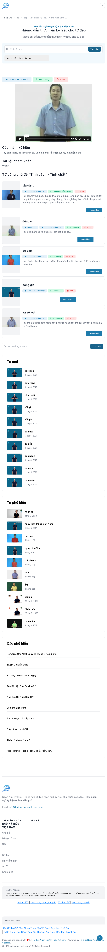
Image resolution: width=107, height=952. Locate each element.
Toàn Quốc (57, 291)
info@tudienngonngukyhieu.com (26, 807)
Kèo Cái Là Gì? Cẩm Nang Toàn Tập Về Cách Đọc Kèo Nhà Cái (36, 928)
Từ (18, 17)
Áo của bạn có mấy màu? (20, 718)
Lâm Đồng (57, 256)
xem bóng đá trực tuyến (43, 902)
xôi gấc (28, 419)
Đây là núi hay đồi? (17, 729)
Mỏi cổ (28, 596)
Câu (4, 844)
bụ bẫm (27, 250)
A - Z (5, 866)
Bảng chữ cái (9, 838)
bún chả (29, 468)
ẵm (26, 584)
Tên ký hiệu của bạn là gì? (21, 686)
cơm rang (30, 383)
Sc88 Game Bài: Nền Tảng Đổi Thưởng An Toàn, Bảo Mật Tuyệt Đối (40, 932)
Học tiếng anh (9, 860)
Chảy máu (30, 609)
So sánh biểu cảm (16, 707)
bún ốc (28, 443)
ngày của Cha (32, 548)
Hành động (31, 227)
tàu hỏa (29, 536)
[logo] (6, 787)
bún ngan (30, 456)
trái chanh (30, 560)
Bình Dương (44, 79)
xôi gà (28, 407)
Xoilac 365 (23, 902)
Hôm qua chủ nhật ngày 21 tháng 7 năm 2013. (32, 654)
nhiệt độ (29, 511)
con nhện (30, 621)
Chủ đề (6, 832)
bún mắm (30, 480)
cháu (27, 572)
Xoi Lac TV (64, 902)
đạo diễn (29, 370)
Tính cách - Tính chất (18, 79)
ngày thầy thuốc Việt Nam (39, 523)
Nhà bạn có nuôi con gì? (20, 697)
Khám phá (7, 871)
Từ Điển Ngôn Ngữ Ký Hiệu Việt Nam (49, 940)
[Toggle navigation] (102, 5)
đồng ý (27, 221)
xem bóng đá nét (81, 902)
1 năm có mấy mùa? (17, 664)
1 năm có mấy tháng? (18, 740)
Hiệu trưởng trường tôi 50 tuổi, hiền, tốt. (29, 750)
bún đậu (29, 431)
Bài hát (5, 855)
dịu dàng (28, 185)
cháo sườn (30, 395)
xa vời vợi (28, 312)
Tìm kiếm (94, 49)
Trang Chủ (7, 17)
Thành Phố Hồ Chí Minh (62, 191)
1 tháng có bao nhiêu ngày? (22, 675)
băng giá (28, 285)
